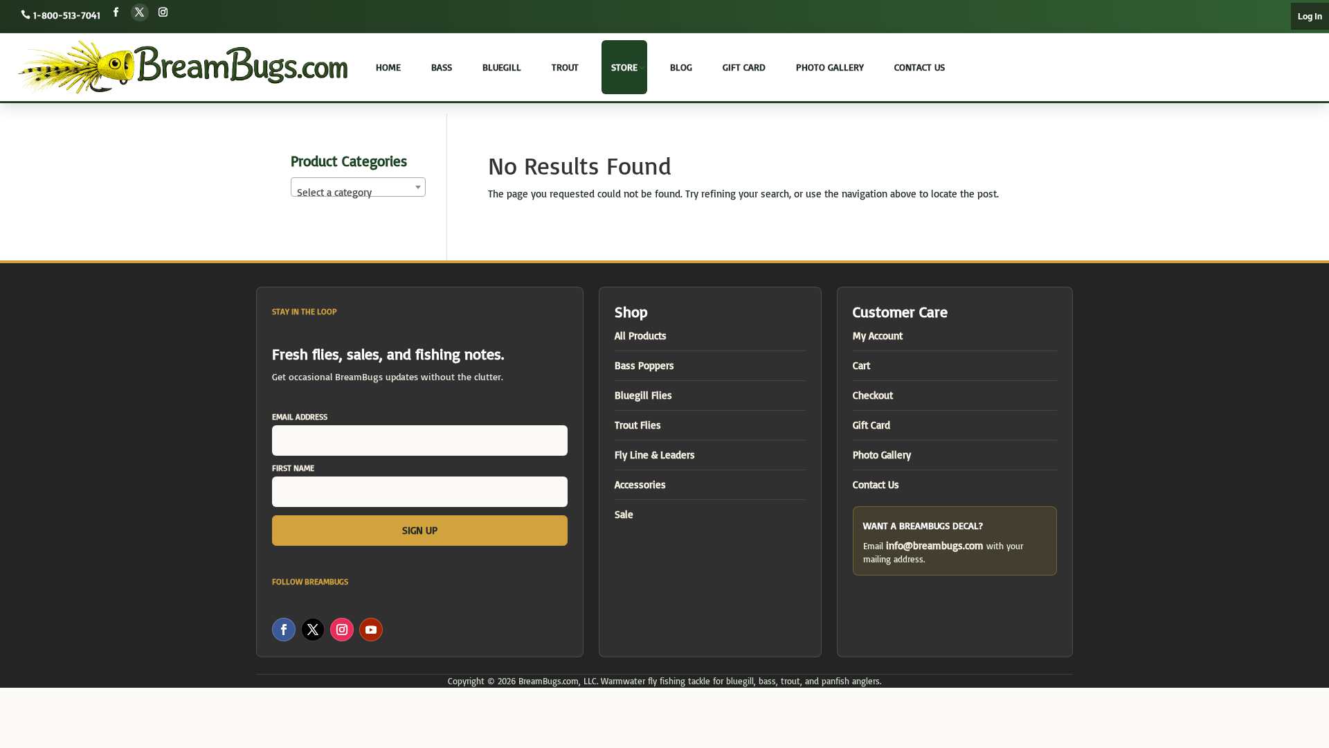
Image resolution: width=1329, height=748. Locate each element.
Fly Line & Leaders (655, 454)
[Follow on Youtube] (371, 629)
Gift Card (744, 67)
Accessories (640, 484)
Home (388, 67)
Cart (861, 365)
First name (293, 468)
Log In (1310, 16)
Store (624, 67)
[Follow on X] (140, 12)
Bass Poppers (644, 365)
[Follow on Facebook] (116, 12)
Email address (299, 416)
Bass (441, 67)
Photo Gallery (830, 67)
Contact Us (919, 67)
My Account (878, 335)
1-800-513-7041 (66, 15)
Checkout (873, 395)
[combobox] (358, 187)
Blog (681, 67)
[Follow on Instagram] (163, 12)
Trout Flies (638, 424)
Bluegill (501, 67)
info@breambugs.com (935, 545)
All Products (641, 335)
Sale (624, 514)
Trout (565, 67)
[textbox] (358, 193)
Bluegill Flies (643, 395)
